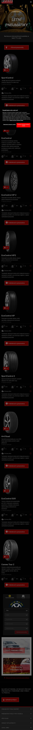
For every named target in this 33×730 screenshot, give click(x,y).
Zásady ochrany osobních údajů (16, 120)
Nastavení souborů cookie (9, 124)
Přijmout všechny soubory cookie (23, 125)
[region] (16, 118)
